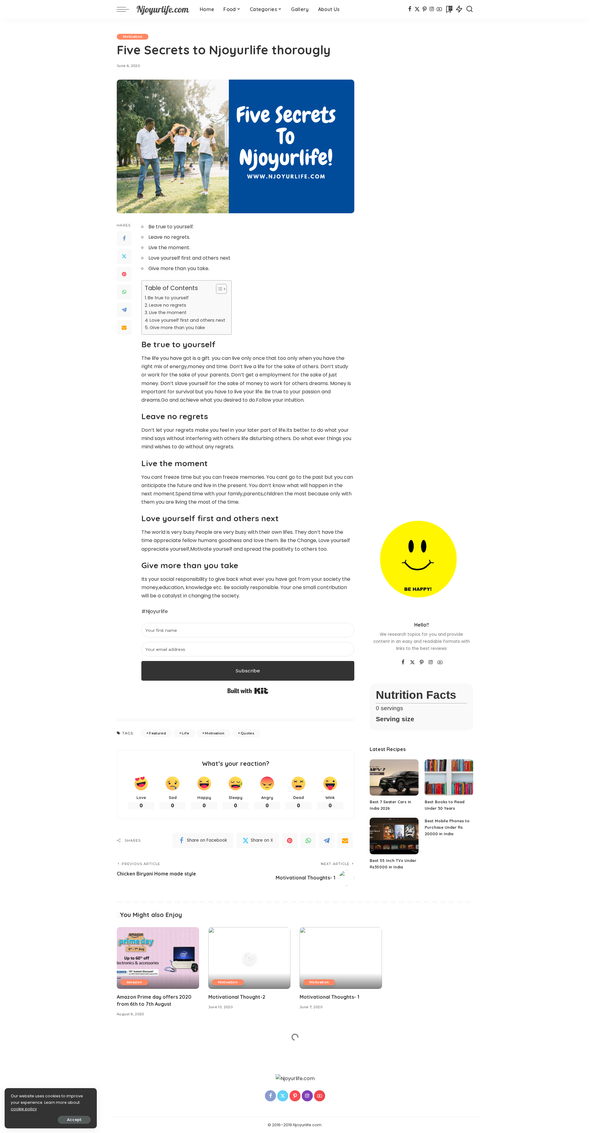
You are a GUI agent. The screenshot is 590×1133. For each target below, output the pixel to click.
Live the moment (168, 312)
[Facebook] (409, 9)
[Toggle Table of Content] (218, 289)
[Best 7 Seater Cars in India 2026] (394, 777)
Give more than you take (177, 328)
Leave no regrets (167, 305)
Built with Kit (247, 690)
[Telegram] (124, 309)
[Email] (124, 327)
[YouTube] (439, 9)
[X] (417, 9)
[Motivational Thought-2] (249, 958)
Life (185, 733)
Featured (157, 733)
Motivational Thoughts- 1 (329, 997)
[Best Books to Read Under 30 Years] (449, 777)
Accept (74, 1119)
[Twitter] (124, 256)
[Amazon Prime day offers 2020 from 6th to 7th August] (158, 958)
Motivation (132, 36)
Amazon (134, 982)
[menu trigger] (126, 9)
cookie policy (24, 1108)
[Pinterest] (424, 9)
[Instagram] (432, 9)
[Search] (469, 9)
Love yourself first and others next (187, 320)
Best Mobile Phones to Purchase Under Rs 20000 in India (447, 827)
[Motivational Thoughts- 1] (341, 958)
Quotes (247, 733)
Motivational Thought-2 (236, 997)
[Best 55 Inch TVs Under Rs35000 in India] (394, 836)
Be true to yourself (168, 298)
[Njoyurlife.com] (163, 9)
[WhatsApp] (124, 292)
